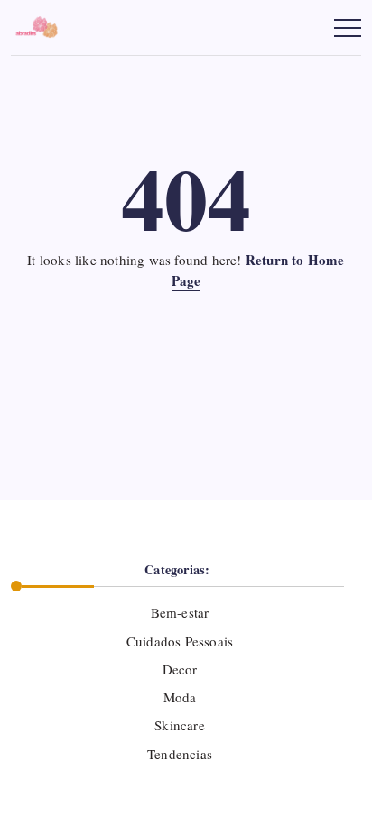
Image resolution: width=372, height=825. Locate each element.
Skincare (179, 725)
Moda (179, 697)
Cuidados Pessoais (179, 641)
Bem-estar (180, 612)
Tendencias (179, 754)
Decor (180, 669)
